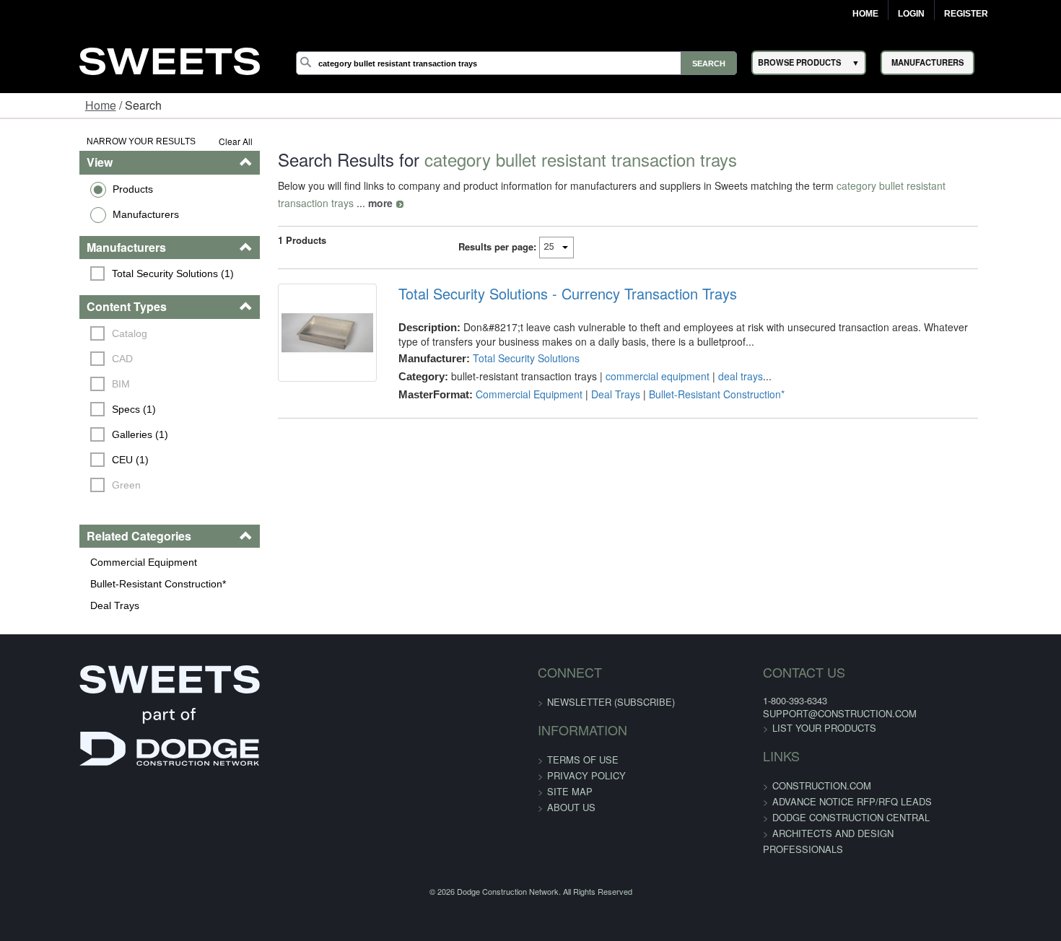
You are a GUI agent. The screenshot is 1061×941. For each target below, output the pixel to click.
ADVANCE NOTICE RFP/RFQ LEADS (811, 801)
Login (911, 14)
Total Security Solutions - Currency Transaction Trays (544, 276)
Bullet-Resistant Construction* (89, 584)
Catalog (61, 333)
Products (64, 189)
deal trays (717, 358)
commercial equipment (634, 358)
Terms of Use (583, 759)
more (1009, 185)
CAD (54, 358)
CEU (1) (62, 459)
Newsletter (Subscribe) (611, 702)
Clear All (194, 141)
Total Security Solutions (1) (105, 273)
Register (966, 14)
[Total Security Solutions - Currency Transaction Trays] (295, 324)
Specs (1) (66, 409)
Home (865, 14)
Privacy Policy (586, 775)
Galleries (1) (72, 434)
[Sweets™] (169, 58)
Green (58, 485)
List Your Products (784, 728)
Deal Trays (46, 605)
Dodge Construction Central (810, 817)
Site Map (570, 791)
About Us (571, 807)
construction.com (781, 785)
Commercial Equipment (75, 562)
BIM (53, 384)
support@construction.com (799, 713)
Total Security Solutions (503, 340)
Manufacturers (77, 214)
